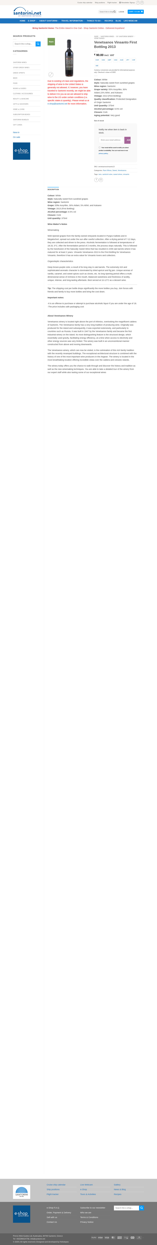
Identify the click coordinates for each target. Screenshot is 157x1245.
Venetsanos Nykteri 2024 (92, 964)
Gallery (117, 1185)
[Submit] (114, 12)
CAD (115, 60)
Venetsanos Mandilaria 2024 (92, 1161)
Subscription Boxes (21, 114)
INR (97, 66)
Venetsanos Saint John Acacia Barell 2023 (92, 768)
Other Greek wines (21, 67)
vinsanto (126, 174)
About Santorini (48, 21)
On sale (16, 137)
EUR (97, 60)
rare (99, 174)
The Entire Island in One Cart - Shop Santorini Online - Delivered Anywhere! (79, 28)
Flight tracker (112, 2)
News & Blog (120, 1189)
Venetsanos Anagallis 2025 (92, 866)
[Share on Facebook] (96, 180)
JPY (127, 60)
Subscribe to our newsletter (92, 1208)
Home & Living (18, 109)
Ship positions (100, 2)
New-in (16, 132)
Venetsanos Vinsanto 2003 (92, 572)
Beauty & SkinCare (21, 99)
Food (15, 83)
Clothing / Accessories (23, 94)
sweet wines (117, 174)
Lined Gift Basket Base (92, 670)
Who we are (85, 1212)
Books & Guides (19, 88)
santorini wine (107, 174)
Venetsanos (99, 38)
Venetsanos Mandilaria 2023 (92, 1062)
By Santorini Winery (125, 36)
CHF (133, 60)
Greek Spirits (19, 73)
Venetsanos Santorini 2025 (92, 474)
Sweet (114, 170)
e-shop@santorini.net (57, 104)
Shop (96, 36)
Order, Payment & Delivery (59, 1212)
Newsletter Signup (128, 2)
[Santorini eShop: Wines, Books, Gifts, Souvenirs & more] (30, 12)
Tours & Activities (88, 1194)
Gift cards (17, 125)
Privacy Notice (86, 1222)
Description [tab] (53, 189)
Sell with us (52, 1217)
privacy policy (103, 153)
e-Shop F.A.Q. (53, 1208)
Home (22, 21)
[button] (121, 11)
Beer (15, 78)
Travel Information (72, 21)
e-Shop (31, 21)
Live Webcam (130, 21)
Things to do (94, 21)
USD (103, 60)
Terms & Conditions (89, 1217)
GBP (109, 60)
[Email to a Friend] (101, 180)
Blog (118, 21)
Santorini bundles (21, 120)
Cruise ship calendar (84, 2)
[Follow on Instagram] (142, 2)
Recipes (109, 21)
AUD (121, 60)
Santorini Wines (20, 62)
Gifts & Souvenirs (20, 104)
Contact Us (52, 1222)
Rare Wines (107, 170)
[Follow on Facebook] (138, 2)
